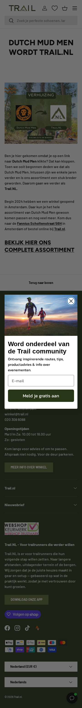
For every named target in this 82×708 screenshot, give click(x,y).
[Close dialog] (71, 301)
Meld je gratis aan (41, 395)
